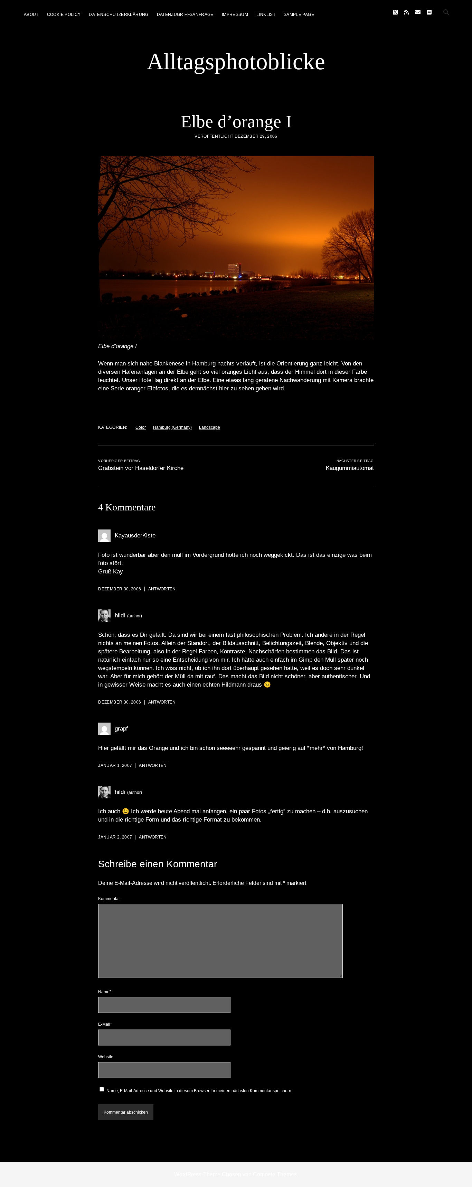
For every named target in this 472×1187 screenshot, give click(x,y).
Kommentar (109, 898)
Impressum (235, 14)
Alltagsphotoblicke (236, 61)
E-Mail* (105, 1024)
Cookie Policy (64, 14)
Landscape (209, 427)
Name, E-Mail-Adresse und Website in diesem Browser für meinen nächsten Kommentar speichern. (199, 1090)
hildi (120, 615)
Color (140, 427)
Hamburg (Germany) (172, 427)
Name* (104, 991)
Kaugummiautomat (350, 468)
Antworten (162, 589)
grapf (121, 728)
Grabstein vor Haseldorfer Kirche (140, 468)
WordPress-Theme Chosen (207, 1174)
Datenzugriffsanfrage (185, 14)
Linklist (265, 14)
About (31, 14)
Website (105, 1056)
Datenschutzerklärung (118, 14)
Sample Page (299, 14)
